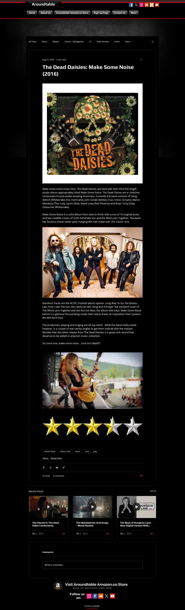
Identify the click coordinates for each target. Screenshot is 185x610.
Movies (56, 41)
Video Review (103, 41)
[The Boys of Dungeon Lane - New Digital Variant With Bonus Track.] (136, 507)
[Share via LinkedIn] (57, 467)
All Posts (32, 41)
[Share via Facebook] (43, 467)
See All (153, 491)
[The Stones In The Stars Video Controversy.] (48, 507)
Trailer (117, 41)
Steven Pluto (49, 451)
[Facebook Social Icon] (131, 5)
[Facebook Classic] (95, 596)
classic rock (65, 451)
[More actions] (141, 59)
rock (87, 451)
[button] (152, 42)
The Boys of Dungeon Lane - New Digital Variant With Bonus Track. (136, 524)
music (77, 451)
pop (95, 451)
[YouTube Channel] (157, 5)
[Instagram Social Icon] (141, 5)
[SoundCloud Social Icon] (147, 5)
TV (90, 41)
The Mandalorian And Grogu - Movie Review (92, 524)
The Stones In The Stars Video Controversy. (45, 524)
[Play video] (92, 380)
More (127, 41)
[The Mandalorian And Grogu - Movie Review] (92, 507)
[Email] (152, 5)
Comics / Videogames (74, 41)
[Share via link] (63, 467)
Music (44, 41)
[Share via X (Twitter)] (50, 467)
